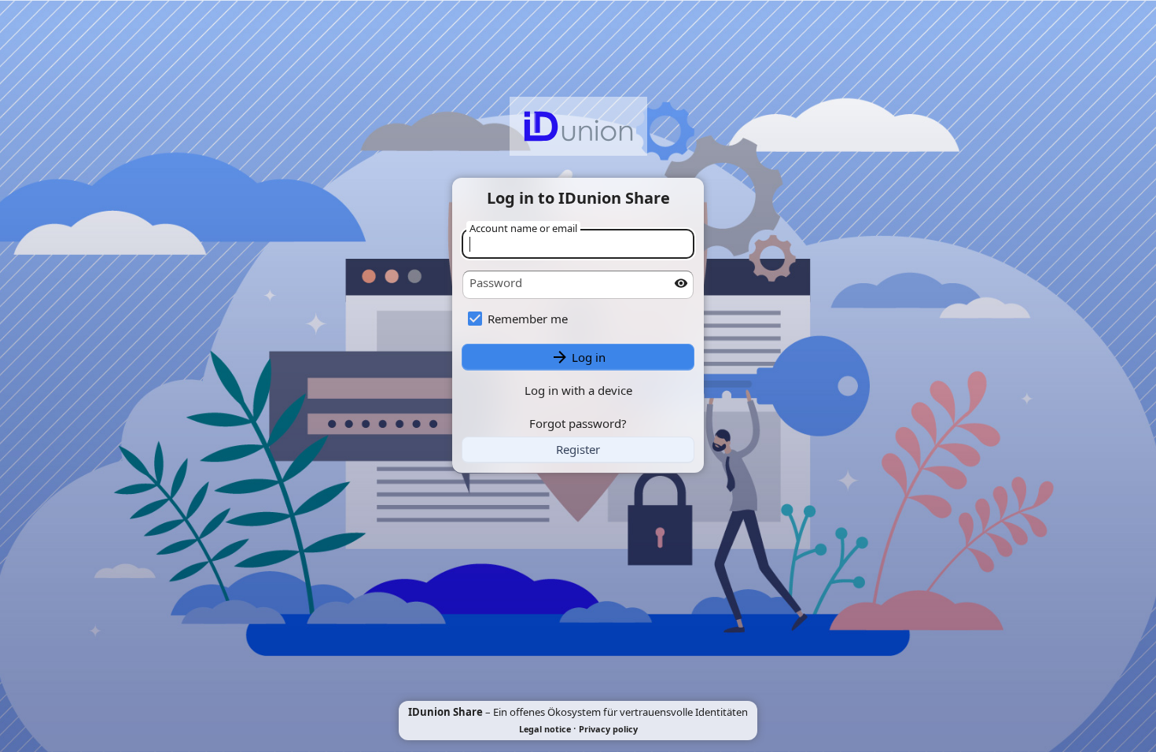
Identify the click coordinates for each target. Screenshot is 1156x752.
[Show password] (681, 283)
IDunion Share (445, 712)
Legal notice (545, 729)
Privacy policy (608, 729)
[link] (578, 450)
